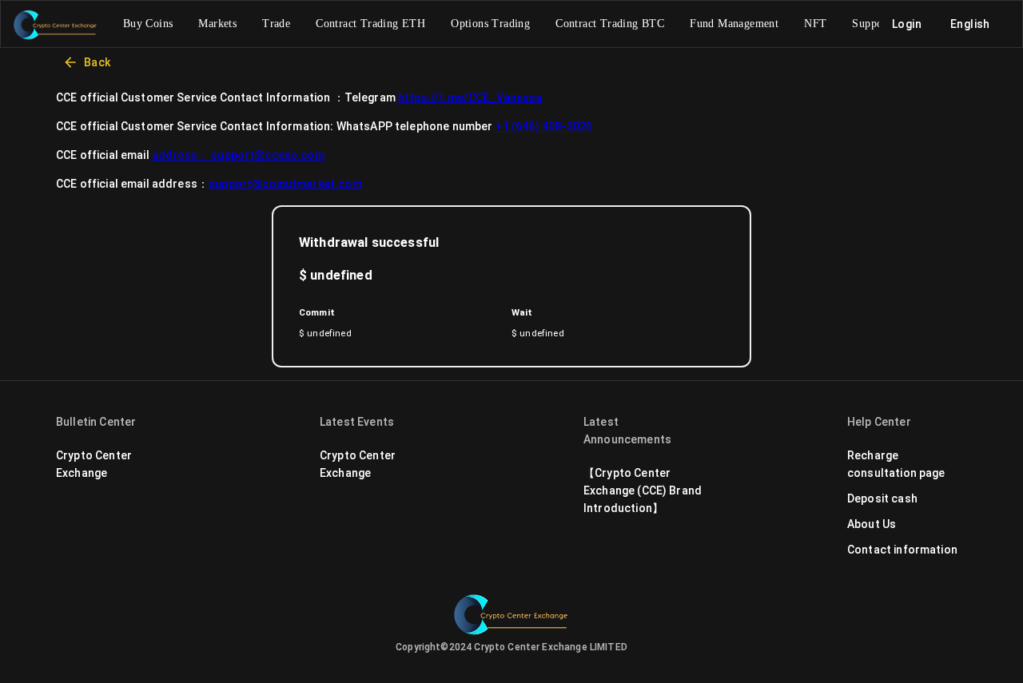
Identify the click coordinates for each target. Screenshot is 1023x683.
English (970, 24)
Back (94, 62)
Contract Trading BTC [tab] (609, 24)
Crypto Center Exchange (94, 464)
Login (906, 24)
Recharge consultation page (896, 464)
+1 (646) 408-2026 (544, 126)
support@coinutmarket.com (285, 183)
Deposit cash (882, 498)
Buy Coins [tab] (148, 24)
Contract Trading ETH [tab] (370, 24)
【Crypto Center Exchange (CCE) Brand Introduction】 (642, 490)
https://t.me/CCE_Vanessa (470, 97)
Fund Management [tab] (734, 24)
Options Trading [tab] (490, 24)
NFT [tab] (815, 24)
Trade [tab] (276, 24)
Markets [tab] (217, 24)
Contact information (902, 549)
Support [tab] (871, 24)
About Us (871, 524)
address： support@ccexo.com (238, 155)
